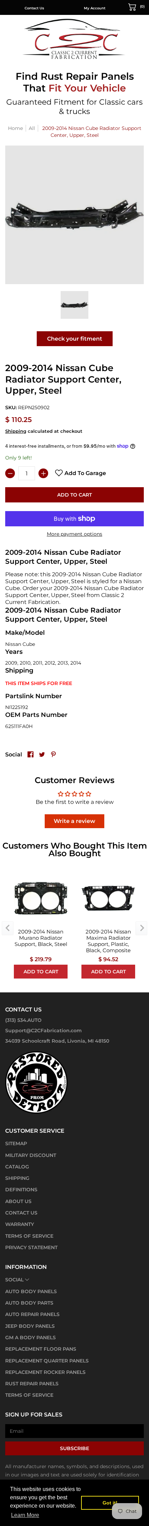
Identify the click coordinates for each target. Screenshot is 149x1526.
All (32, 128)
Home (15, 128)
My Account (94, 8)
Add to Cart (74, 495)
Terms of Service (29, 1236)
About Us (18, 1201)
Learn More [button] (25, 1515)
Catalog (17, 1167)
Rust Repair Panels (32, 1383)
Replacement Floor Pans (40, 1349)
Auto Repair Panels (32, 1314)
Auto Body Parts (29, 1303)
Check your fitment (74, 338)
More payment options (74, 534)
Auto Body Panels (31, 1291)
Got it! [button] (110, 1503)
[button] (136, 6)
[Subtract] (10, 473)
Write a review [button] (74, 821)
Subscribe (74, 1448)
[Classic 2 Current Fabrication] (74, 38)
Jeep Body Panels (30, 1326)
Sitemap (16, 1143)
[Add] (43, 473)
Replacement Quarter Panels (47, 1361)
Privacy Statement (31, 1247)
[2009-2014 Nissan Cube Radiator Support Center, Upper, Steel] (74, 305)
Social (14, 1280)
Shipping (15, 431)
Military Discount (30, 1155)
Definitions (21, 1189)
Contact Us (34, 8)
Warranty (19, 1224)
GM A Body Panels (30, 1337)
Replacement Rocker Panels (45, 1372)
